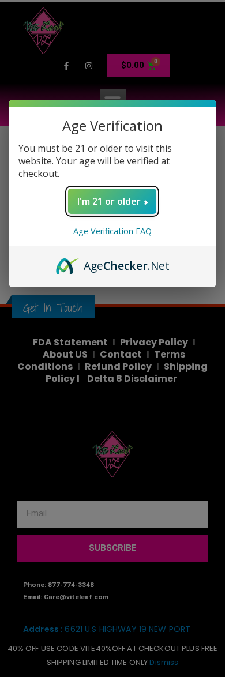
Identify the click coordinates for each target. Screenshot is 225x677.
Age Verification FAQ (112, 230)
